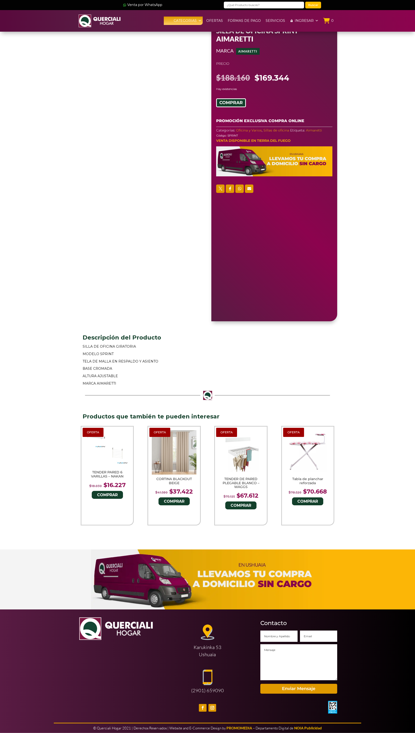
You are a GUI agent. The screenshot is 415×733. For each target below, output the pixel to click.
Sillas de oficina (276, 130)
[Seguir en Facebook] (203, 708)
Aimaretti (247, 51)
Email (249, 189)
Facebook (230, 189)
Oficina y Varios (249, 130)
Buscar (313, 5)
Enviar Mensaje (298, 688)
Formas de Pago (244, 20)
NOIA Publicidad (308, 728)
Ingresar (304, 20)
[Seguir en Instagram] (212, 708)
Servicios (275, 20)
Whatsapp (239, 189)
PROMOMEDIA (239, 728)
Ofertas (214, 20)
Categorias (185, 20)
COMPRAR (231, 102)
